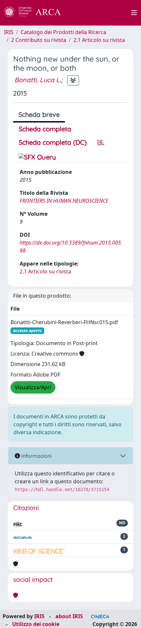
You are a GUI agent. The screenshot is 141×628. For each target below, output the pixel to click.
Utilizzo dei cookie (35, 624)
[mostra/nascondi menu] (134, 12)
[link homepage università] (99, 13)
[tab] (101, 142)
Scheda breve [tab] (39, 114)
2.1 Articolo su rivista (99, 40)
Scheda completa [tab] (45, 129)
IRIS (8, 32)
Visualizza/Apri (33, 387)
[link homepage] (36, 13)
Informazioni (35, 456)
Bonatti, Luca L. (37, 80)
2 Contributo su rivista (38, 40)
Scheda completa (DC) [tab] (53, 142)
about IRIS (69, 616)
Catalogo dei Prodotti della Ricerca (63, 32)
